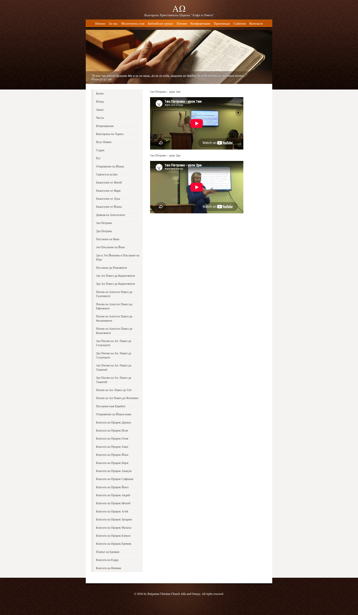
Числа (100, 118)
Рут (98, 158)
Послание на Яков (107, 239)
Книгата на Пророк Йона (112, 454)
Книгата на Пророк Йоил (112, 487)
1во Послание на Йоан (110, 247)
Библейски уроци (160, 23)
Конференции (200, 23)
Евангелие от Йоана (109, 206)
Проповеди (222, 23)
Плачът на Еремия (107, 552)
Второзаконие (105, 126)
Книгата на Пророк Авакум (113, 471)
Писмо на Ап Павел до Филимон (117, 398)
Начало (100, 23)
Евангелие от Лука (108, 198)
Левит (100, 110)
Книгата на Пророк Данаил (113, 422)
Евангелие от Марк (108, 190)
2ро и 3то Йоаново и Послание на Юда (117, 257)
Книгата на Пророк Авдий (113, 495)
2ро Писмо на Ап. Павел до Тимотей (113, 380)
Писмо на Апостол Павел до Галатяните (114, 294)
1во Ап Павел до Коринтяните (115, 275)
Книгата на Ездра (107, 560)
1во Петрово (104, 223)
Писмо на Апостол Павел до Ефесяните (114, 306)
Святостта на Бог (107, 174)
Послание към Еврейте (110, 406)
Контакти (256, 23)
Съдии (100, 150)
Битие (100, 93)
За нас (113, 23)
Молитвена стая (132, 23)
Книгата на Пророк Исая (112, 430)
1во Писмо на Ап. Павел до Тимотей (113, 367)
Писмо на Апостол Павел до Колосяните (114, 331)
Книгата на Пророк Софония (114, 479)
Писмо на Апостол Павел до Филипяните (114, 318)
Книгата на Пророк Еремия (113, 543)
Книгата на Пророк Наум (112, 463)
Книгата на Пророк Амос (112, 446)
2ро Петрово (104, 231)
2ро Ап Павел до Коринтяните (115, 283)
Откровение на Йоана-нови (113, 414)
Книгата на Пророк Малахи (113, 527)
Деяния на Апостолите (110, 215)
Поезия (182, 23)
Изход (100, 101)
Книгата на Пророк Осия (112, 438)
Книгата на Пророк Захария (114, 519)
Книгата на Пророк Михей (113, 503)
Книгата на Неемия (108, 568)
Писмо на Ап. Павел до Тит (114, 390)
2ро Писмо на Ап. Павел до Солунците (113, 355)
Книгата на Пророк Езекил (113, 535)
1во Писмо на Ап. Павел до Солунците (113, 343)
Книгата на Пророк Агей (112, 511)
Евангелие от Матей (109, 182)
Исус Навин (104, 142)
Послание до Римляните (111, 267)
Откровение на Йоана (110, 166)
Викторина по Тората (109, 134)
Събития (239, 23)
